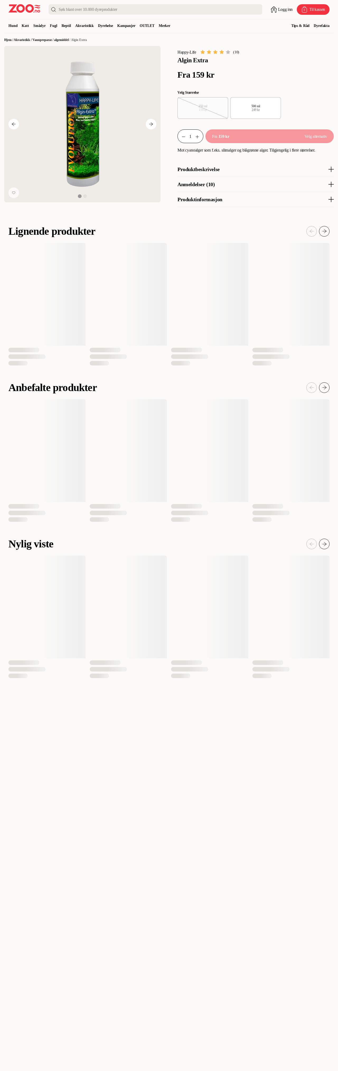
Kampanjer (126, 26)
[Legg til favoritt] (13, 192)
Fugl (53, 26)
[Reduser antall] (181, 136)
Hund (12, 26)
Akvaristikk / (23, 40)
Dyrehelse (105, 26)
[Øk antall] (199, 136)
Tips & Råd (300, 26)
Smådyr (39, 26)
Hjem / (9, 40)
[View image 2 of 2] (85, 196)
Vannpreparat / (43, 40)
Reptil (66, 26)
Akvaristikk (84, 26)
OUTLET (147, 26)
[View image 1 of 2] (80, 196)
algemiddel (61, 40)
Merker (164, 26)
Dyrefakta (322, 26)
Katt (25, 26)
